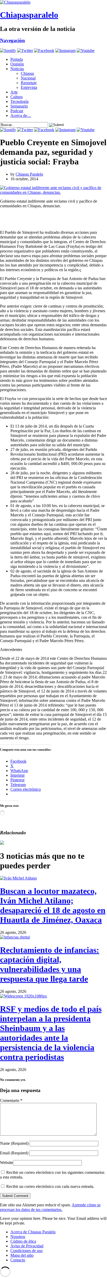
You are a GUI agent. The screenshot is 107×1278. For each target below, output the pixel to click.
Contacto (17, 1260)
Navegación (12, 40)
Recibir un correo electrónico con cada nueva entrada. (50, 1186)
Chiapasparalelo (29, 14)
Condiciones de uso (26, 1250)
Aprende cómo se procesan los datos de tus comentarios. (50, 1207)
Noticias (17, 68)
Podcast (16, 111)
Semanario (19, 106)
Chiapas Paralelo (29, 174)
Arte (14, 92)
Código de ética (23, 1241)
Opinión (17, 64)
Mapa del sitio (22, 1255)
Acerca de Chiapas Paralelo (33, 1232)
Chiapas (27, 73)
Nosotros (17, 1236)
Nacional (28, 78)
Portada (16, 59)
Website (6, 1162)
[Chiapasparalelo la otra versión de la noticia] (53, 2)
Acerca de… (20, 115)
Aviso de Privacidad (26, 1246)
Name (14, 1143)
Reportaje (29, 83)
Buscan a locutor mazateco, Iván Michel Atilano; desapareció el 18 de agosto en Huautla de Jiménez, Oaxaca (52, 905)
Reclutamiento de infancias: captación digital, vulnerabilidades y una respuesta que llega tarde (49, 964)
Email (14, 1153)
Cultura (16, 97)
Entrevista (29, 87)
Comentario (11, 1100)
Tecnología (19, 101)
